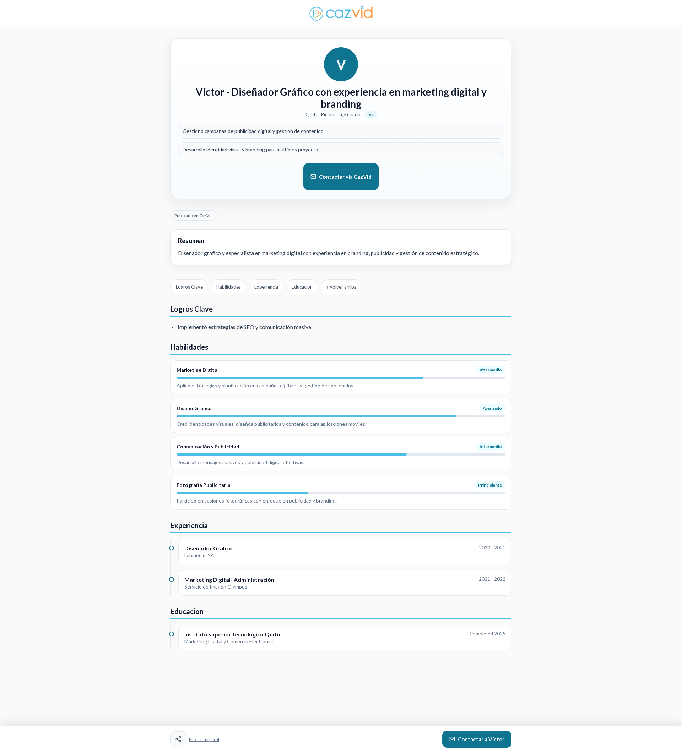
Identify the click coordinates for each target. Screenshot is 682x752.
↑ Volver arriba (341, 287)
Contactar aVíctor (481, 739)
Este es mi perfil (204, 739)
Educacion (302, 287)
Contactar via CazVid (345, 176)
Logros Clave (189, 287)
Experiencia (266, 287)
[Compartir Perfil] (178, 739)
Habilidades (228, 287)
